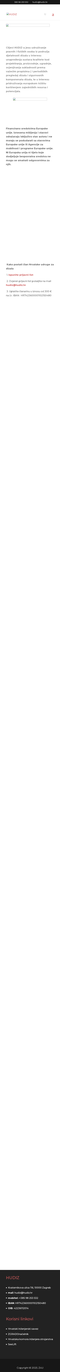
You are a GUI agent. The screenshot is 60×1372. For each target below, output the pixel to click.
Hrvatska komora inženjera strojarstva (30, 1339)
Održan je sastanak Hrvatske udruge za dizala (29, 885)
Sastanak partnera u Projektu (23, 1052)
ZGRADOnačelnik (18, 1334)
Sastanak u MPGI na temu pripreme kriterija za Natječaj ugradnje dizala (29, 710)
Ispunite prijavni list (20, 274)
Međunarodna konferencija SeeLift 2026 (29, 796)
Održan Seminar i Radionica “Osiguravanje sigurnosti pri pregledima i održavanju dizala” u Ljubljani (29, 343)
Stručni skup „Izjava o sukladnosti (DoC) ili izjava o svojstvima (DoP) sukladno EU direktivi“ (29, 536)
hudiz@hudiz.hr (16, 285)
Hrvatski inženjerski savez (23, 1328)
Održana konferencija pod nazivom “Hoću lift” (28, 1215)
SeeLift (12, 1344)
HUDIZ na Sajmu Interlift (26, 968)
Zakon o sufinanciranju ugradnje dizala (26, 624)
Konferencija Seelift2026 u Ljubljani (28, 404)
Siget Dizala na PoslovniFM (28, 1135)
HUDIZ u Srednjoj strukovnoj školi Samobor (29, 467)
